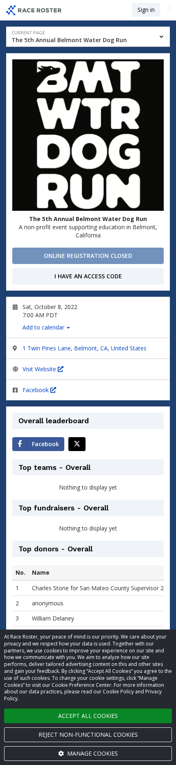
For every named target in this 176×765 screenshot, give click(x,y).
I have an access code (88, 276)
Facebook (36, 390)
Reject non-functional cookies (88, 734)
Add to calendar (44, 327)
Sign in (146, 10)
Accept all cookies (88, 716)
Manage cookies (91, 753)
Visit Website (40, 369)
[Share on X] (77, 444)
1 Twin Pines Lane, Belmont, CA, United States (85, 348)
